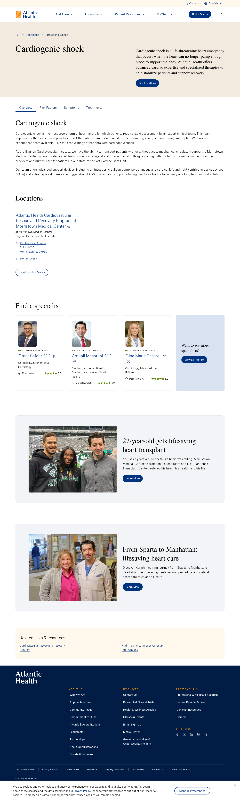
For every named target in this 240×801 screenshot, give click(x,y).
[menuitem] (192, 3)
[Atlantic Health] (18, 34)
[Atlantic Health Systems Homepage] (29, 677)
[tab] (26, 107)
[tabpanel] (120, 147)
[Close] (235, 785)
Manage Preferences (192, 790)
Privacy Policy (82, 790)
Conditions (32, 34)
